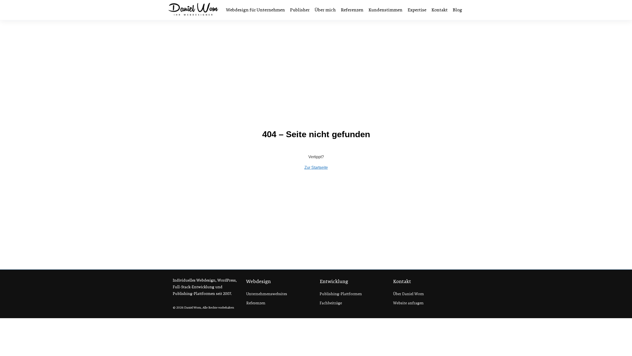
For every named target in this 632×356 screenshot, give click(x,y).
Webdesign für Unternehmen (255, 10)
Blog (457, 10)
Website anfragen (408, 303)
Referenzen (352, 10)
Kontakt (440, 10)
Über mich (325, 10)
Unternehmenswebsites (266, 294)
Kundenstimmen (385, 10)
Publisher (300, 10)
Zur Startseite (316, 167)
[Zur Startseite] (193, 9)
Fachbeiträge (331, 303)
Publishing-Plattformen (341, 294)
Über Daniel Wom (408, 294)
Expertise (417, 10)
